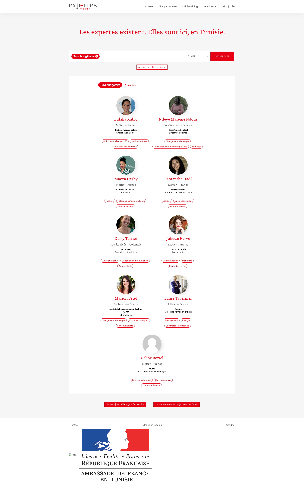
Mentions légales (152, 424)
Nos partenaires (168, 6)
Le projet (149, 6)
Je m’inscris (209, 6)
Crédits (230, 424)
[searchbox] (132, 56)
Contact (74, 424)
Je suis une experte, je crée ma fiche (176, 404)
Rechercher (222, 56)
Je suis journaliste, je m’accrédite (125, 404)
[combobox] (126, 56)
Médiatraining (190, 6)
